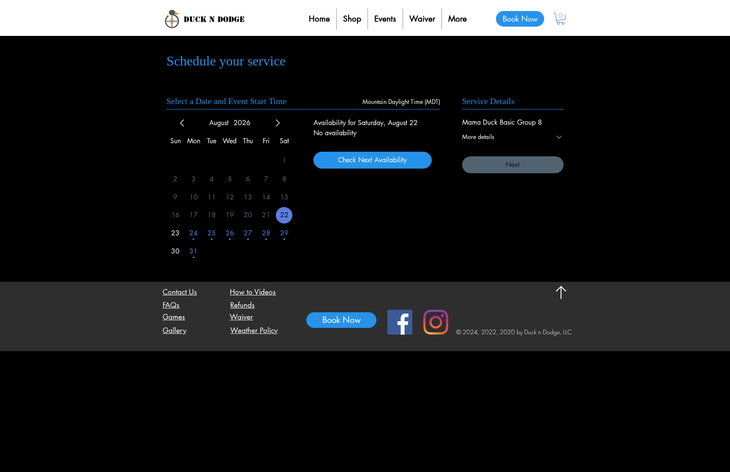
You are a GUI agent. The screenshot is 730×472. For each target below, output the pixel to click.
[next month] (277, 123)
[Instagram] (435, 322)
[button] (560, 19)
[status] (401, 101)
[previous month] (182, 123)
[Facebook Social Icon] (399, 322)
